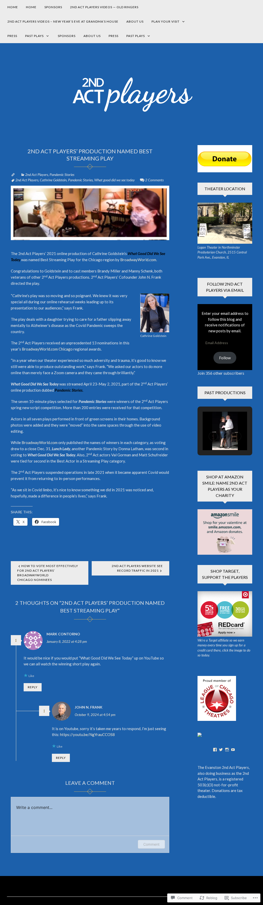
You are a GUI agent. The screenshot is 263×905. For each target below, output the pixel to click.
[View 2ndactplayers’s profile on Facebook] (215, 750)
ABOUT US (135, 21)
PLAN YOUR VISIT (166, 21)
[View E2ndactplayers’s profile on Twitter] (221, 750)
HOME (12, 7)
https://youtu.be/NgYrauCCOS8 (87, 734)
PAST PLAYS (34, 36)
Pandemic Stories (62, 174)
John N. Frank (88, 707)
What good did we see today (114, 180)
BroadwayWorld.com (40, 442)
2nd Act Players (36, 174)
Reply (32, 687)
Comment (151, 844)
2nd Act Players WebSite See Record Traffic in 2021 (137, 568)
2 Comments (154, 180)
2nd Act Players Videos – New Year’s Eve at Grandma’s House (62, 21)
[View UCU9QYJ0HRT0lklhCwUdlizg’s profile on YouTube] (233, 750)
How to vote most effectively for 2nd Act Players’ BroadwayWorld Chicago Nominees (47, 573)
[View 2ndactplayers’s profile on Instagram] (227, 750)
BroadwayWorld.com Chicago (47, 349)
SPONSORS (53, 7)
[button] (213, 436)
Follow (225, 357)
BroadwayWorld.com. (138, 259)
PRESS (12, 36)
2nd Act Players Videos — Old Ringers (104, 7)
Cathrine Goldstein (53, 180)
